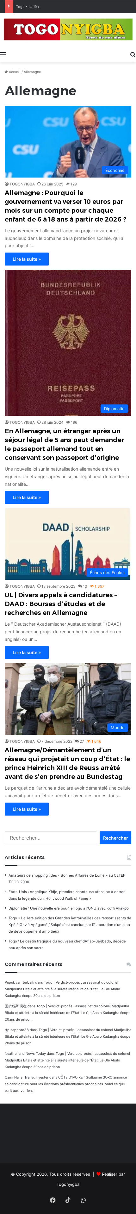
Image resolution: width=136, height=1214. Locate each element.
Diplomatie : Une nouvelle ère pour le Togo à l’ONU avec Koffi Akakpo (69, 908)
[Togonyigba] (68, 30)
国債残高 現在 (16, 1006)
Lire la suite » (27, 259)
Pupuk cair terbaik (19, 982)
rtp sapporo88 (17, 1030)
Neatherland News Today (25, 1053)
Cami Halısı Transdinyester (26, 1077)
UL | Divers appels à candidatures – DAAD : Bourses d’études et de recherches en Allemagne (61, 603)
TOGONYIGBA (22, 184)
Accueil (14, 72)
